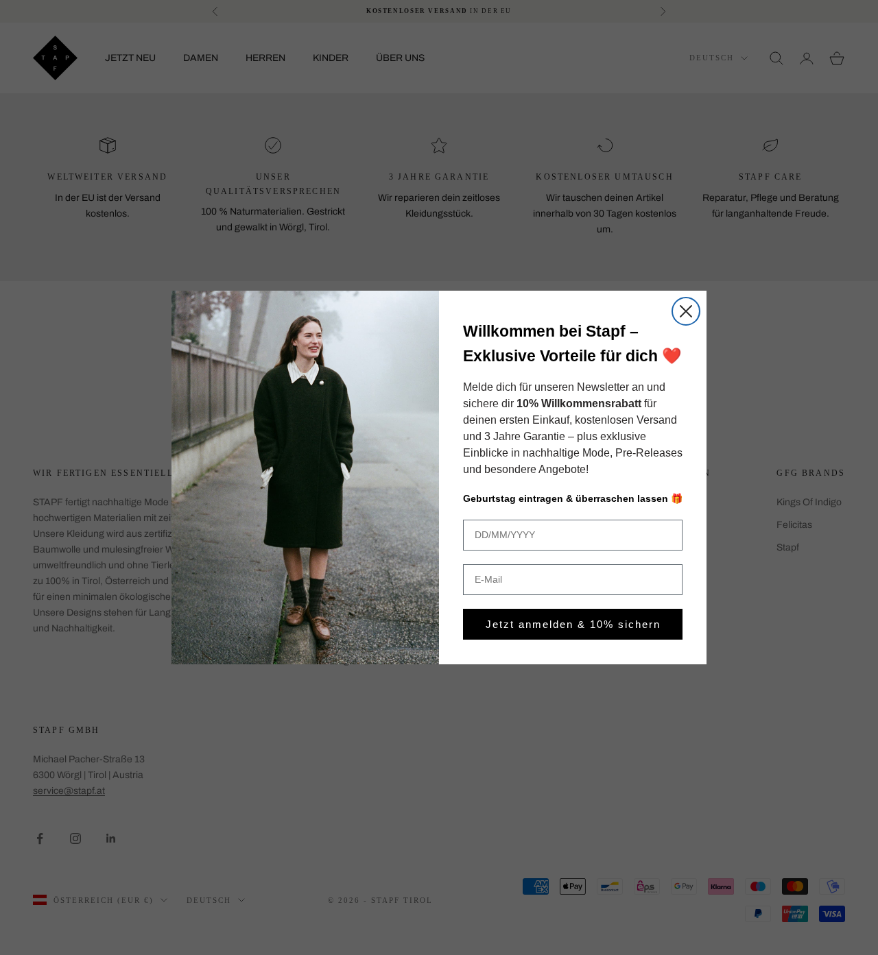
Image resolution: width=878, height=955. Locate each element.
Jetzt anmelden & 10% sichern (573, 624)
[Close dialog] (686, 311)
